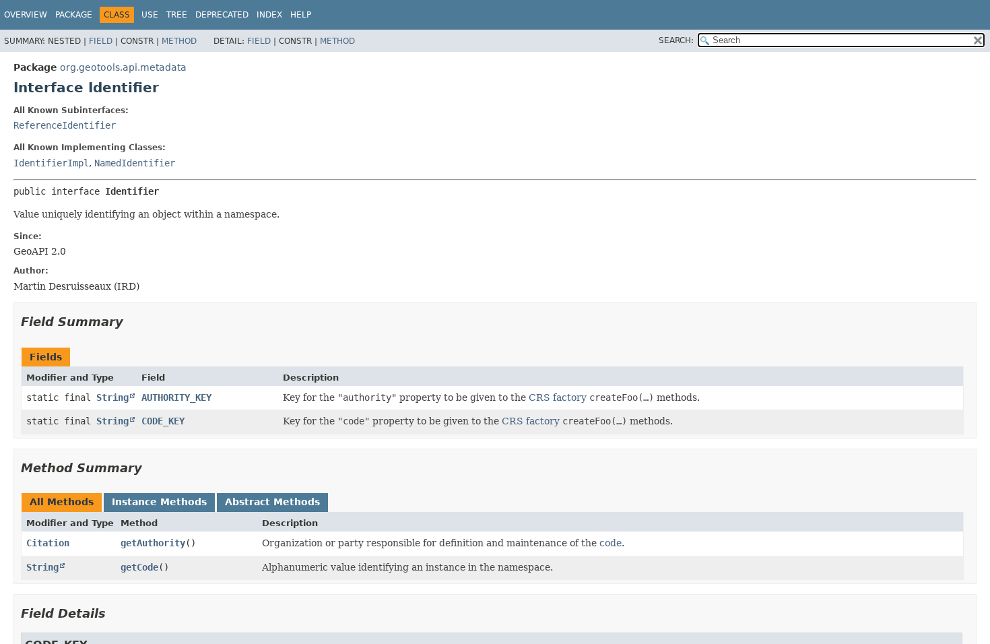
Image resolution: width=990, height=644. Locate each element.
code (610, 543)
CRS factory (558, 397)
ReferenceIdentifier (64, 125)
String (112, 397)
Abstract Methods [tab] (272, 501)
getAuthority (153, 543)
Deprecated (222, 15)
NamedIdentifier (134, 163)
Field (100, 41)
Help (300, 15)
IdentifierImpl (51, 163)
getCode (139, 567)
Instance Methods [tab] (159, 501)
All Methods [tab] (62, 501)
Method (179, 41)
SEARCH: (676, 40)
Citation (47, 543)
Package (73, 15)
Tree (176, 15)
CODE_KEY (163, 421)
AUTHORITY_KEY (176, 397)
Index (269, 15)
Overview (25, 15)
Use (149, 15)
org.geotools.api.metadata (123, 67)
